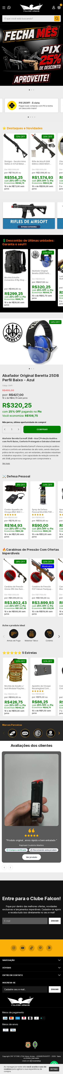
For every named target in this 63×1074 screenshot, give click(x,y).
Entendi (54, 1069)
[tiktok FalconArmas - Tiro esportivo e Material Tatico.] (31, 873)
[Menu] (4, 7)
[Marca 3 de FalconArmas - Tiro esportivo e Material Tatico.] (37, 733)
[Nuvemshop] (31, 986)
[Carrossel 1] (29, 215)
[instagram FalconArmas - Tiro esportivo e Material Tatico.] (14, 873)
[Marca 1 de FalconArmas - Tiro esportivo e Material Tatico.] (12, 733)
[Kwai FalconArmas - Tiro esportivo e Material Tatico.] (49, 873)
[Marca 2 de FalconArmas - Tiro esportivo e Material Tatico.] (25, 733)
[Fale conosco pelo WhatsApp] (9, 8)
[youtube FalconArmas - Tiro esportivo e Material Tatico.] (23, 873)
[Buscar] (57, 18)
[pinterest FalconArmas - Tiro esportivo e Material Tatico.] (40, 873)
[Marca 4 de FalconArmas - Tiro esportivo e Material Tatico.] (50, 733)
